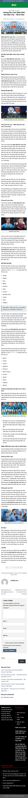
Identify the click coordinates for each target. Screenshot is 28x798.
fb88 (16, 733)
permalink (15, 574)
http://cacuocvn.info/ (13, 771)
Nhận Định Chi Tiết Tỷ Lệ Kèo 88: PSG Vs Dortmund (21, 592)
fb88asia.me (22, 731)
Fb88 (16, 731)
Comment (6, 608)
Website (5, 635)
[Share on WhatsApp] (7, 567)
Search (3, 658)
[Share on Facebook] (9, 567)
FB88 (21, 746)
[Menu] (2, 5)
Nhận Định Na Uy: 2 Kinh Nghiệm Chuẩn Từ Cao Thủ (7, 592)
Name (5, 621)
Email (5, 628)
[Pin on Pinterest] (18, 567)
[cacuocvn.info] (14, 5)
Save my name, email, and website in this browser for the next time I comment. (13, 645)
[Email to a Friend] (15, 567)
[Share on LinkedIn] (21, 567)
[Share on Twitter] (12, 567)
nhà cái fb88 (18, 744)
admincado (22, 19)
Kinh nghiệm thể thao (14, 10)
